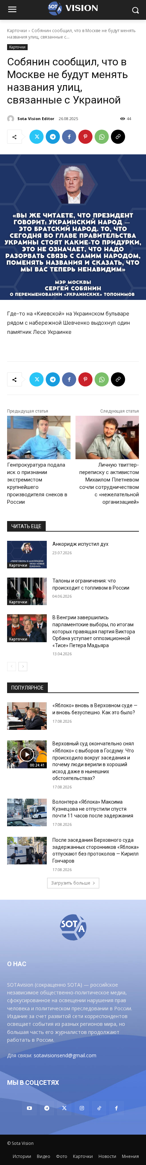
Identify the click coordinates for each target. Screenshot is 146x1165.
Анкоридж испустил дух (80, 544)
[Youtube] (29, 1108)
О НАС (16, 964)
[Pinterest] (85, 137)
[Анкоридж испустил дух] (27, 554)
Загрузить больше (70, 883)
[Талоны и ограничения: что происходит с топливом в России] (27, 591)
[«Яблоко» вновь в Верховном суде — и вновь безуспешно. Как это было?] (27, 716)
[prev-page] (11, 666)
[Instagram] (82, 1108)
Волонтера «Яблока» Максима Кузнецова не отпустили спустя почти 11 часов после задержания (92, 808)
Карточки (17, 31)
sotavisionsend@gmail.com (65, 1055)
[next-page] (22, 666)
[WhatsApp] (102, 137)
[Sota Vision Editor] (11, 118)
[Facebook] (69, 137)
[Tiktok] (99, 1108)
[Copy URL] (118, 137)
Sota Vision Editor (35, 118)
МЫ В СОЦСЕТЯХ (33, 1082)
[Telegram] (53, 137)
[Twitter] (36, 137)
